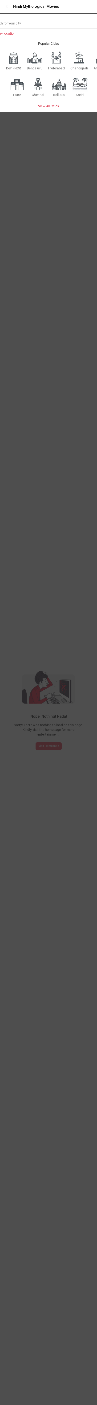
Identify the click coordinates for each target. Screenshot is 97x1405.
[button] (7, 6)
